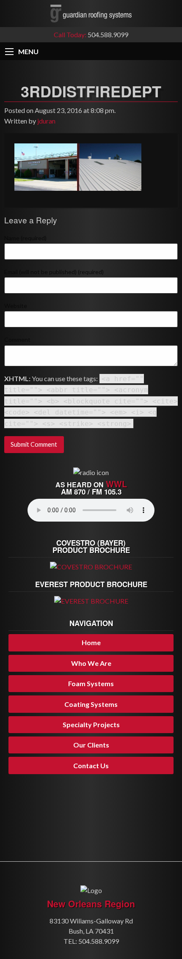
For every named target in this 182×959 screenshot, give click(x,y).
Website (15, 305)
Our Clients (91, 745)
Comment (17, 339)
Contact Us (91, 765)
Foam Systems (91, 683)
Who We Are (91, 663)
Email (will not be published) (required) (54, 271)
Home (91, 642)
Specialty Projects (91, 724)
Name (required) (25, 238)
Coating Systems (91, 704)
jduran (46, 121)
